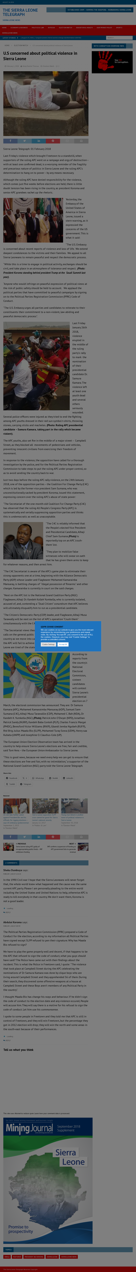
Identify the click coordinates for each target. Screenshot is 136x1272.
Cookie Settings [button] (48, 644)
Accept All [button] (63, 644)
